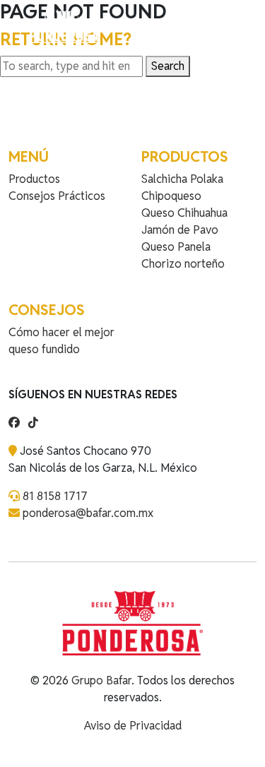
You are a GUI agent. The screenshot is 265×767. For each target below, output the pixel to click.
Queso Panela (176, 246)
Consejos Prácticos (56, 196)
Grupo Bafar (101, 680)
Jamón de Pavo (179, 229)
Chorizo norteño (183, 263)
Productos (34, 179)
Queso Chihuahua (184, 213)
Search (167, 66)
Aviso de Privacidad (133, 725)
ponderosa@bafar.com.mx (88, 513)
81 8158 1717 (55, 496)
